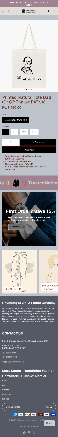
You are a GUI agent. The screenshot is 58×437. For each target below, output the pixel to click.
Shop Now (16, 227)
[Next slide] (55, 4)
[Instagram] (29, 432)
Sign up (48, 407)
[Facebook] (24, 432)
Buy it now (29, 150)
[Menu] (3, 11)
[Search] (9, 11)
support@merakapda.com (13, 361)
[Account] (49, 11)
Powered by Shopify (39, 420)
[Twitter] (33, 432)
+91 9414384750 (9, 357)
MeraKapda (22, 420)
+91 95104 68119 (9, 352)
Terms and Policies (29, 426)
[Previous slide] (3, 4)
